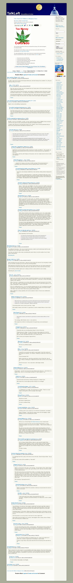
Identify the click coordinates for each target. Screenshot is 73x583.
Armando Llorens (59, 57)
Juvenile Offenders (59, 125)
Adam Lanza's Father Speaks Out (23, 66)
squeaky (16, 313)
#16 (34, 230)
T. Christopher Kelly (59, 59)
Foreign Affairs (58, 117)
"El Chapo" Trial (59, 111)
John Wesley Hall (59, 60)
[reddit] (28, 25)
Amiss (9, 78)
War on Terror (58, 149)
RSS (62, 25)
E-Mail (57, 26)
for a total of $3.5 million (24, 51)
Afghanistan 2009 (59, 94)
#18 (27, 341)
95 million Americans (35, 421)
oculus (9, 101)
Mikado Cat (10, 260)
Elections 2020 (59, 116)
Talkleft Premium (59, 142)
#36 (27, 523)
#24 (34, 386)
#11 (23, 77)
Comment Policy (61, 26)
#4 (19, 245)
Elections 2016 (59, 86)
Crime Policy (58, 103)
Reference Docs (59, 91)
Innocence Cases (59, 121)
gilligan (9, 547)
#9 (18, 259)
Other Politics (58, 141)
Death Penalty (58, 104)
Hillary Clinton (58, 119)
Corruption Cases (59, 99)
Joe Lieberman (59, 123)
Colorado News (25, 20)
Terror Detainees (59, 106)
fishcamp (10, 565)
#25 (28, 395)
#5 (21, 129)
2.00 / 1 (32, 100)
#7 (28, 159)
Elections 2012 (59, 87)
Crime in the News (59, 102)
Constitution (58, 98)
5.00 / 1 (14, 85)
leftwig (9, 119)
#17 (25, 327)
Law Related (58, 127)
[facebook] (30, 25)
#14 (25, 296)
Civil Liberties (58, 96)
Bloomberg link (11, 255)
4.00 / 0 (19, 77)
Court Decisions (59, 100)
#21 (24, 464)
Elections (58, 112)
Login (24, 74)
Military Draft (58, 133)
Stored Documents (59, 109)
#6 (31, 146)
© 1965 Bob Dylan (59, 179)
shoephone (21, 440)
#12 (17, 85)
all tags (24, 23)
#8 (39, 168)
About (60, 25)
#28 (30, 195)
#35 (17, 556)
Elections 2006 (59, 113)
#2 (29, 107)
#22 (26, 367)
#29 (38, 209)
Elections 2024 (59, 88)
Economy (58, 90)
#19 (30, 453)
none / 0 (26, 107)
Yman (12, 130)
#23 (24, 376)
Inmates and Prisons (60, 120)
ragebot (9, 246)
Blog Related (58, 95)
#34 (24, 502)
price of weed (17, 270)
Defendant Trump (59, 84)
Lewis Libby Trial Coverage (59, 130)
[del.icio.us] (25, 25)
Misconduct (58, 134)
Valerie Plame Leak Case (60, 146)
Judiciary (58, 124)
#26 (30, 418)
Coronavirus (58, 83)
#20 (26, 349)
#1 (35, 100)
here (37, 54)
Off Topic (58, 137)
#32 (19, 546)
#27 (33, 407)
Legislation (58, 128)
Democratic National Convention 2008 (59, 108)
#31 (28, 493)
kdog (12, 86)
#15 (24, 312)
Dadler (20, 196)
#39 (27, 534)
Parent (11, 97)
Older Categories (59, 138)
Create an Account (33, 74)
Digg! (21, 25)
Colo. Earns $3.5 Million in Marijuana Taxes (15, 72)
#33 (41, 439)
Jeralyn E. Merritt (59, 53)
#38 (18, 564)
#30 (30, 484)
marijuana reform (19, 23)
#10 (38, 182)
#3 (27, 118)
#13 (19, 274)
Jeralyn (16, 20)
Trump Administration (60, 92)
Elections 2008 (59, 115)
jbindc (14, 297)
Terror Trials (58, 145)
